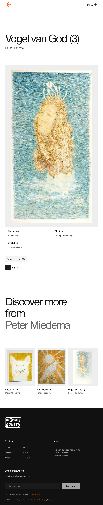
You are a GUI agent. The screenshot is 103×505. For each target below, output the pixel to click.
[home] (20, 5)
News (25, 453)
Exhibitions (9, 453)
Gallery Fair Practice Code (32, 500)
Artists (8, 458)
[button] (92, 4)
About (25, 448)
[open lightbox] (51, 146)
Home (7, 448)
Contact (26, 458)
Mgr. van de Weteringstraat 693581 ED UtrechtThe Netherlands (67, 453)
